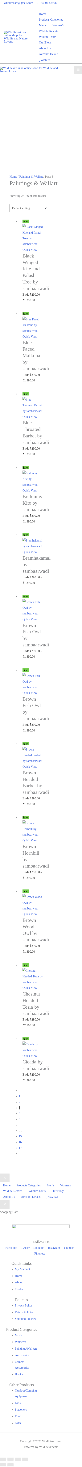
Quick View (30, 249)
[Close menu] (5, 1178)
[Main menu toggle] (78, 70)
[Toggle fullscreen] (10, 1459)
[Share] (17, 1459)
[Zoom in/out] (3, 1459)
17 (20, 1147)
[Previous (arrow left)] (3, 1465)
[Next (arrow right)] (10, 1465)
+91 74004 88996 (46, 2)
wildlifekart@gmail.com (18, 2)
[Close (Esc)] (25, 1459)
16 (20, 1142)
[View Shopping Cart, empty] (75, 37)
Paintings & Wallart (31, 176)
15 (20, 1136)
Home (13, 176)
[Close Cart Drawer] (5, 1204)
